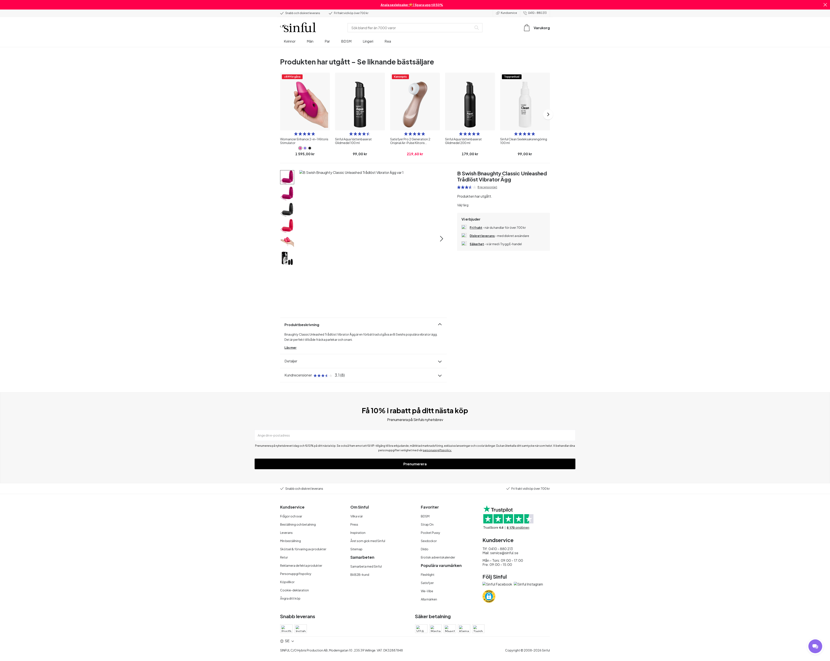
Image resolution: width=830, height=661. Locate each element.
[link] (300, 148)
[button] (825, 4)
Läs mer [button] (290, 347)
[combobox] (411, 27)
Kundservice (509, 12)
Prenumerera (415, 464)
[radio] (296, 134)
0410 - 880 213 (537, 12)
